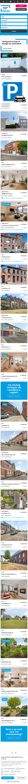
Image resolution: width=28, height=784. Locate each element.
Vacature (21, 5)
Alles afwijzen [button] (21, 777)
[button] (14, 781)
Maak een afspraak (14, 396)
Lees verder (9, 765)
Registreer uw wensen (14, 738)
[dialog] (14, 769)
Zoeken (14, 31)
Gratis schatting (21, 9)
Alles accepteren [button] (7, 777)
